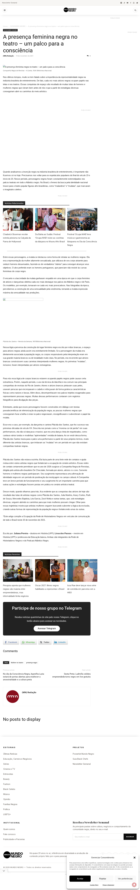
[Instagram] (121, 3)
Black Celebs (9, 789)
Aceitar (80, 878)
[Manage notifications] (134, 885)
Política (6, 809)
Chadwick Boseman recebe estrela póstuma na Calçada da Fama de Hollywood (17, 238)
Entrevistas (8, 774)
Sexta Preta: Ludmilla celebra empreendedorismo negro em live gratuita (71, 675)
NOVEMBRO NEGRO (17, 26)
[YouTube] (127, 3)
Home (5, 26)
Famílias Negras (10, 804)
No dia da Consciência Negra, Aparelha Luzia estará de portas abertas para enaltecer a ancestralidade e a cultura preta (23, 677)
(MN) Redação (8, 56)
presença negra (31, 663)
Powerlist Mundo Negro (83, 754)
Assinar (130, 837)
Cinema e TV (9, 769)
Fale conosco (9, 834)
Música (6, 794)
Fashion (6, 784)
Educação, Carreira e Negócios (17, 759)
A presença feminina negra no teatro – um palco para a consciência (40, 44)
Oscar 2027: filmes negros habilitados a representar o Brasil (49, 587)
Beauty (6, 779)
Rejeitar (102, 878)
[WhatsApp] (134, 3)
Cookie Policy (94, 885)
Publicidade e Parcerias (14, 839)
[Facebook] (131, 3)
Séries (6, 764)
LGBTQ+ (7, 814)
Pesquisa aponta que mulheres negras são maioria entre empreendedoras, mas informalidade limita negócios (17, 590)
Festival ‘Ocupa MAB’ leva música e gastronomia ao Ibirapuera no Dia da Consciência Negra (82, 239)
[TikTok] (124, 3)
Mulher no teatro (17, 663)
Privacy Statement (108, 885)
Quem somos (9, 829)
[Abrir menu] (4, 10)
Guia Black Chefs (80, 759)
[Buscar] (135, 10)
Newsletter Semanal (9, 3)
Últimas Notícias (10, 754)
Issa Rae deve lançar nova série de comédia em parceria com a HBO (81, 589)
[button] (134, 857)
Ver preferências (125, 878)
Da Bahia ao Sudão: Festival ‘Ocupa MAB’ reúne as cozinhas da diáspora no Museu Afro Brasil (50, 238)
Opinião (6, 799)
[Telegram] (137, 3)
